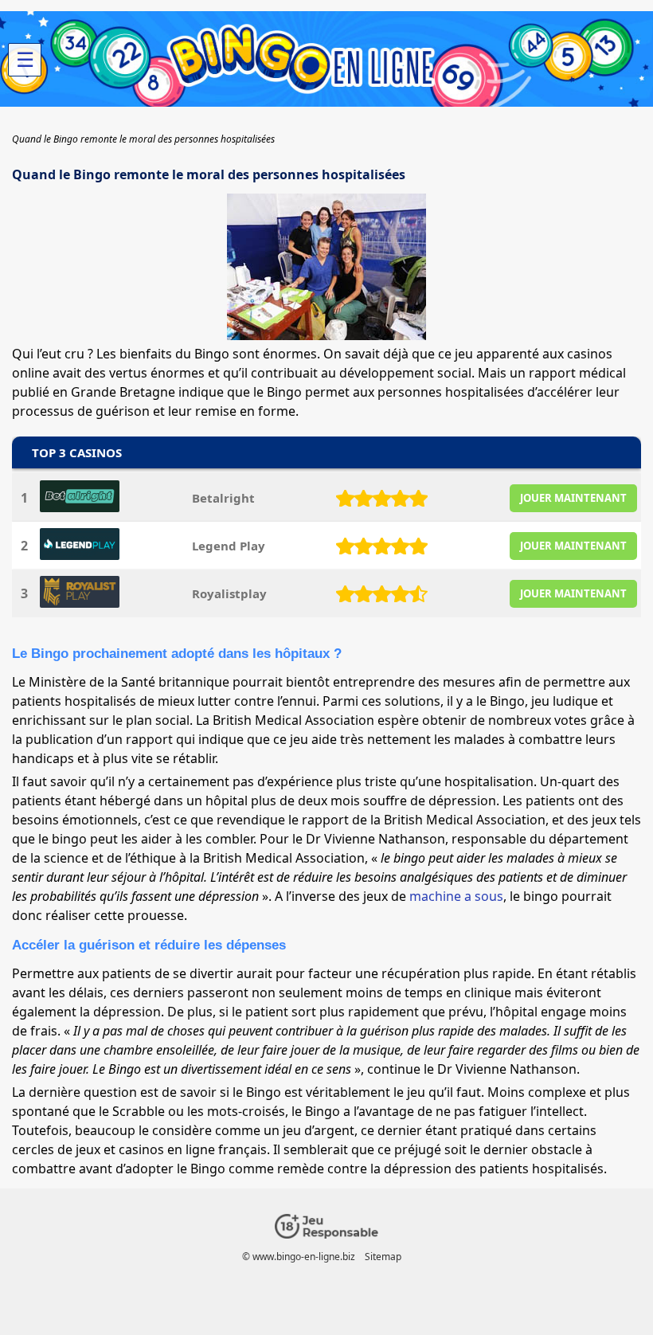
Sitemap (383, 1256)
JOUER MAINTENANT (573, 498)
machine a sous (456, 896)
